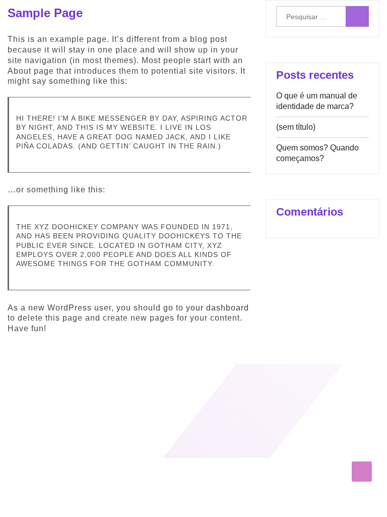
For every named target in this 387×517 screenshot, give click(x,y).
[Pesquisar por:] (322, 16)
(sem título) (295, 127)
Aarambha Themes (38, 440)
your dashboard (217, 307)
